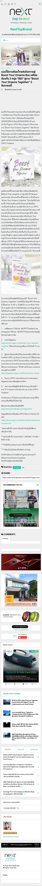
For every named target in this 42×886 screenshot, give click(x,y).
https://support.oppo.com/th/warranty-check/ (20, 373)
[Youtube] (8, 4)
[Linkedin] (2, 4)
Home (2, 68)
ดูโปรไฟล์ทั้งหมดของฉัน (11, 837)
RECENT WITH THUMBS (11, 694)
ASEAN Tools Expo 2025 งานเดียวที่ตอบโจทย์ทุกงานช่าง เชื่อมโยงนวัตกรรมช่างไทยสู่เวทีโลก (20, 521)
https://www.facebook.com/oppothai (16, 409)
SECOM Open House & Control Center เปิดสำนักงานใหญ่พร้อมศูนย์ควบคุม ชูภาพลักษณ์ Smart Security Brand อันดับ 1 (20, 502)
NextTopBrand (21, 29)
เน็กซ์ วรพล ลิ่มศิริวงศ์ (10, 833)
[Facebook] (15, 4)
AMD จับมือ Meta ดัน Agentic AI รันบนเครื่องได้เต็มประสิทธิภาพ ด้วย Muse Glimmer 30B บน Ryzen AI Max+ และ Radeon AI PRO (25, 737)
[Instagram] (5, 4)
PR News (8, 68)
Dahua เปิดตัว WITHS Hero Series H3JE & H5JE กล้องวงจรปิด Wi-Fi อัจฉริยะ (25, 725)
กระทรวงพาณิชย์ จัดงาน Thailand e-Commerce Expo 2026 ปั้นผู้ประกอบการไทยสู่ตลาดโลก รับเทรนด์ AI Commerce (25, 714)
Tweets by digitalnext (21, 630)
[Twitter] (12, 4)
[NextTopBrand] (21, 23)
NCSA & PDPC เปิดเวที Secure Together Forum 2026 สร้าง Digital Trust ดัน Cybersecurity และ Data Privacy (25, 702)
